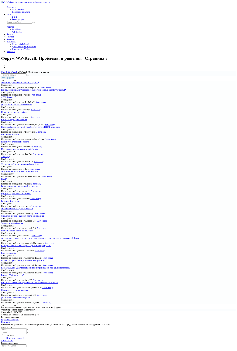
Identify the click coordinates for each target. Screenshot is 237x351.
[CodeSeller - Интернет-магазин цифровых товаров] (25, 2)
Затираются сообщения (12, 223)
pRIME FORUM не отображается (16, 105)
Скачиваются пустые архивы (14, 290)
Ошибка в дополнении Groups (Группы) (20, 82)
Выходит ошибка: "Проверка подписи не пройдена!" (26, 245)
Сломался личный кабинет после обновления (22, 216)
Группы (10, 37)
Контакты (5, 322)
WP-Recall (17, 32)
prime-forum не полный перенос (16, 297)
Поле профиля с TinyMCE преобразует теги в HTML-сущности (30, 127)
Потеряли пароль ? (15, 338)
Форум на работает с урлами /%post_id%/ (20, 164)
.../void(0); (5, 156)
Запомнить (9, 335)
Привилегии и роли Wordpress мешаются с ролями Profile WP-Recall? (33, 90)
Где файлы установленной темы (16, 193)
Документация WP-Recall (24, 46)
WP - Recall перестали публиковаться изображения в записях (29, 282)
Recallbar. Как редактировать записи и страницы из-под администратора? (35, 268)
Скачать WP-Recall (20, 44)
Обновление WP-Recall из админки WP (19, 171)
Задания (10, 39)
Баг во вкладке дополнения (14, 119)
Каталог (10, 27)
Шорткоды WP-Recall (22, 49)
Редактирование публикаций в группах (19, 186)
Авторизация (7, 340)
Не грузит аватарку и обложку (15, 112)
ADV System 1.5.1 (9, 97)
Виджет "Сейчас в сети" (12, 275)
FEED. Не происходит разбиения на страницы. (23, 260)
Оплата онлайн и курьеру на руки (17, 208)
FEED (4, 179)
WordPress (16, 29)
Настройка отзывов (10, 134)
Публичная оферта (10, 319)
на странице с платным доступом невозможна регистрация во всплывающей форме (40, 238)
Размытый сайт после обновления (17, 231)
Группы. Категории (10, 201)
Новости (11, 51)
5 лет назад (45, 87)
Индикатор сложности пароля (15, 142)
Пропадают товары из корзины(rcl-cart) (19, 149)
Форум (10, 34)
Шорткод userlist (8, 253)
